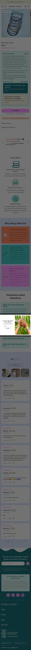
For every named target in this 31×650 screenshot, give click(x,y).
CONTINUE (8, 328)
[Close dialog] (29, 316)
